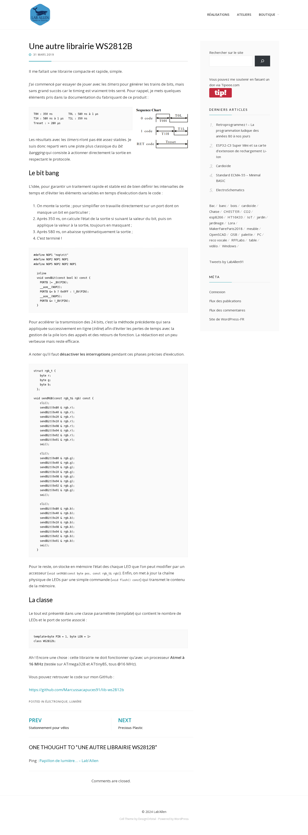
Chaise (214, 211)
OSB (233, 234)
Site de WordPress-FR (226, 319)
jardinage (216, 223)
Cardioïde (223, 165)
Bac (212, 205)
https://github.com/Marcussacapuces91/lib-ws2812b (76, 689)
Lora (231, 223)
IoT (250, 217)
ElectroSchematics (230, 190)
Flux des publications (225, 301)
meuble (252, 228)
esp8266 (216, 217)
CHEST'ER (231, 211)
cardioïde (248, 205)
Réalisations (218, 14)
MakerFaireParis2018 (226, 228)
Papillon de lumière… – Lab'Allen (68, 760)
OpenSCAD (217, 234)
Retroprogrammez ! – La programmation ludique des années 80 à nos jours (237, 130)
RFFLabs (238, 240)
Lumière (75, 701)
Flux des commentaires (227, 310)
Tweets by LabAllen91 (226, 261)
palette (247, 234)
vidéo (213, 246)
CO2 (247, 211)
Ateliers (244, 14)
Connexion (217, 292)
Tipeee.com (230, 85)
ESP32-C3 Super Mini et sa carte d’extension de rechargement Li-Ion (241, 151)
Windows (229, 246)
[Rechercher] (262, 61)
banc (222, 205)
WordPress (181, 819)
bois (234, 205)
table (253, 240)
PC (259, 234)
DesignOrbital (147, 819)
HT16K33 (235, 217)
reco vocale (218, 240)
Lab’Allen (160, 812)
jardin (261, 217)
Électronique (56, 701)
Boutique (267, 14)
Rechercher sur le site (226, 52)
